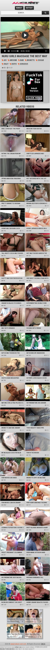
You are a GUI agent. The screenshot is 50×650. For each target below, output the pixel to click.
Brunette (30, 60)
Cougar (40, 60)
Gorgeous (23, 64)
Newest (19, 8)
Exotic (14, 64)
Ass (5, 60)
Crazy (5, 64)
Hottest (29, 8)
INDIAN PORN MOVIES (7, 649)
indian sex (18, 647)
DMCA (43, 644)
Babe (22, 60)
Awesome (13, 60)
